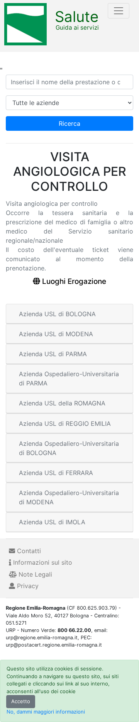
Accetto (20, 701)
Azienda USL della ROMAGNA (62, 403)
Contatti (28, 551)
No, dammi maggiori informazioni (46, 712)
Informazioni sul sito (41, 562)
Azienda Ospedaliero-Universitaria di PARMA (69, 378)
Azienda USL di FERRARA (56, 473)
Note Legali (34, 574)
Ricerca (69, 123)
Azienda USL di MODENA (56, 334)
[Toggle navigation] (118, 10)
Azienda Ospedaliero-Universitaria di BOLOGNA (69, 448)
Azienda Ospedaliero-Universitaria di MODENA (69, 497)
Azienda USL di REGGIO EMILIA (65, 423)
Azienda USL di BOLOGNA (57, 314)
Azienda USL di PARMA (53, 354)
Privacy (27, 586)
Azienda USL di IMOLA (52, 522)
